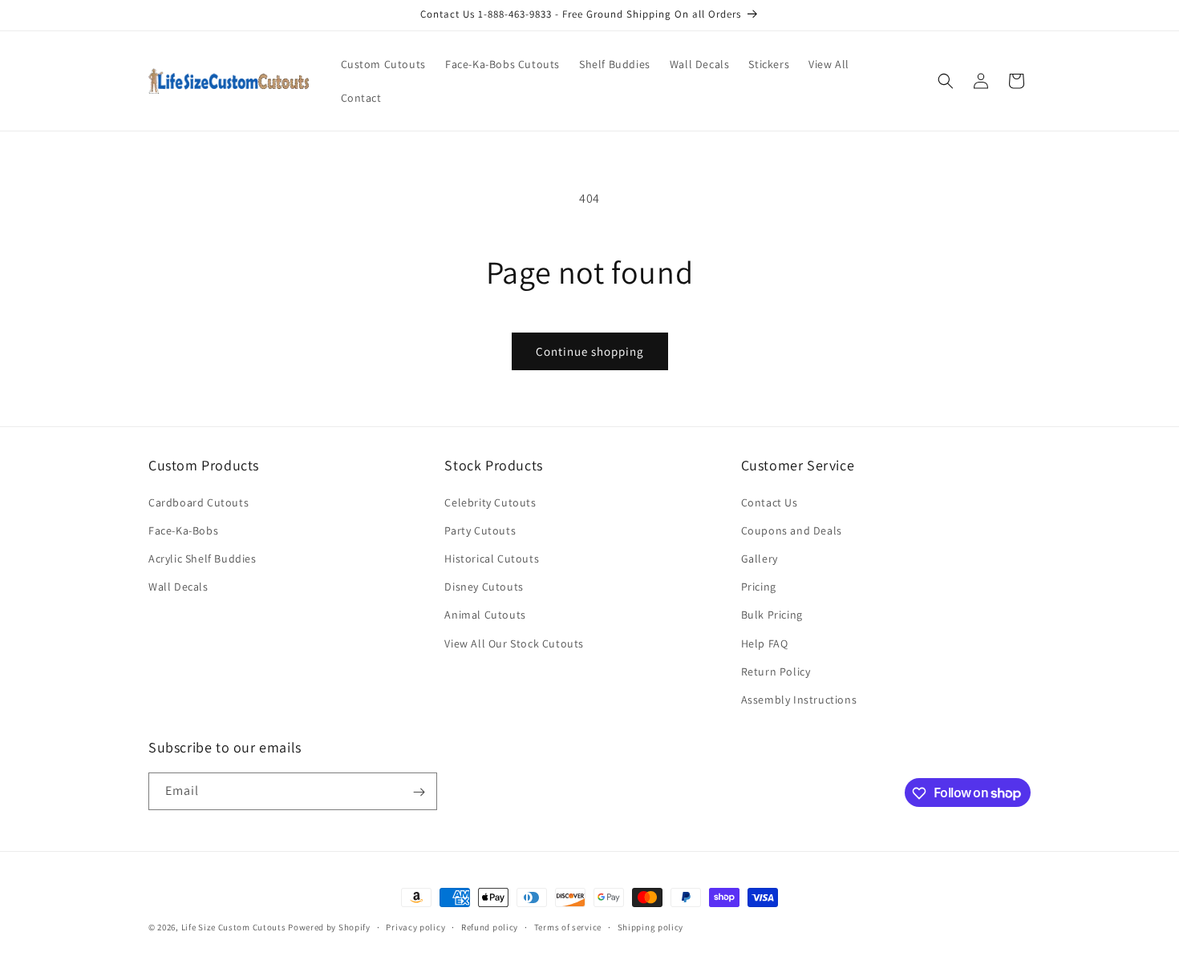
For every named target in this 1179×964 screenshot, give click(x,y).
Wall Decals (178, 586)
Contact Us (769, 502)
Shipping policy (651, 926)
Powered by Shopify (329, 927)
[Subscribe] (418, 792)
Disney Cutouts (483, 586)
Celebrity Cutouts (490, 502)
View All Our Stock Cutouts (514, 643)
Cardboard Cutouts (198, 502)
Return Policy (776, 671)
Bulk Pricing (772, 614)
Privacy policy (415, 926)
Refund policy (489, 926)
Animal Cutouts (484, 614)
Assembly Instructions (799, 699)
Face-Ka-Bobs (183, 530)
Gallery (759, 558)
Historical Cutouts (491, 558)
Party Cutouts (480, 530)
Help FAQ (764, 643)
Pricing (758, 586)
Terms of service (568, 926)
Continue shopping (590, 351)
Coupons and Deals (791, 530)
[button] (945, 81)
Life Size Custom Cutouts (233, 927)
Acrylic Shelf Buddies (202, 558)
